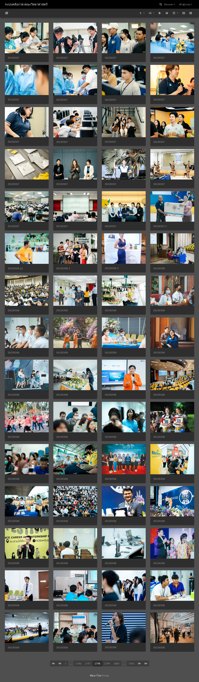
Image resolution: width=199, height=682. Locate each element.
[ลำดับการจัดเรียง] (142, 13)
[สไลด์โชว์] (159, 13)
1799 (107, 663)
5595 (131, 663)
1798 (97, 663)
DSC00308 (159, 268)
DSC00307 (13, 57)
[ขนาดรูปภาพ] (151, 13)
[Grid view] (183, 13)
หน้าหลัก (6, 13)
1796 (78, 663)
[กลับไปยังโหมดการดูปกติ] (167, 13)
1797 (88, 663)
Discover (168, 4)
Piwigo (105, 675)
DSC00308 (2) (15, 268)
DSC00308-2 (63, 268)
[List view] (190, 13)
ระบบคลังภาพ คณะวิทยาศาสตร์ (26, 4)
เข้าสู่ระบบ (184, 4)
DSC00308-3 (112, 268)
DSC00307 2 (160, 226)
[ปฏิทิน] (175, 13)
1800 (116, 663)
